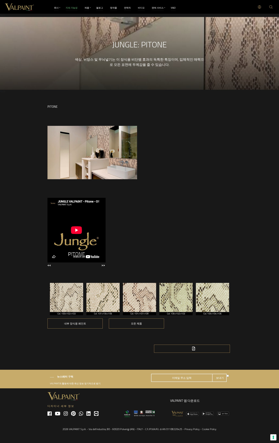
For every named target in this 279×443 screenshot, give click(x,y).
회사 (56, 7)
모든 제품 (136, 323)
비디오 (141, 7)
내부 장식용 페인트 (75, 323)
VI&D (173, 7)
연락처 (127, 7)
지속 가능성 (72, 7)
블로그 (99, 7)
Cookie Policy (209, 429)
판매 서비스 (158, 7)
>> (103, 265)
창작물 (113, 7)
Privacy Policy (192, 429)
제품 (87, 7)
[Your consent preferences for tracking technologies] (273, 437)
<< (49, 265)
